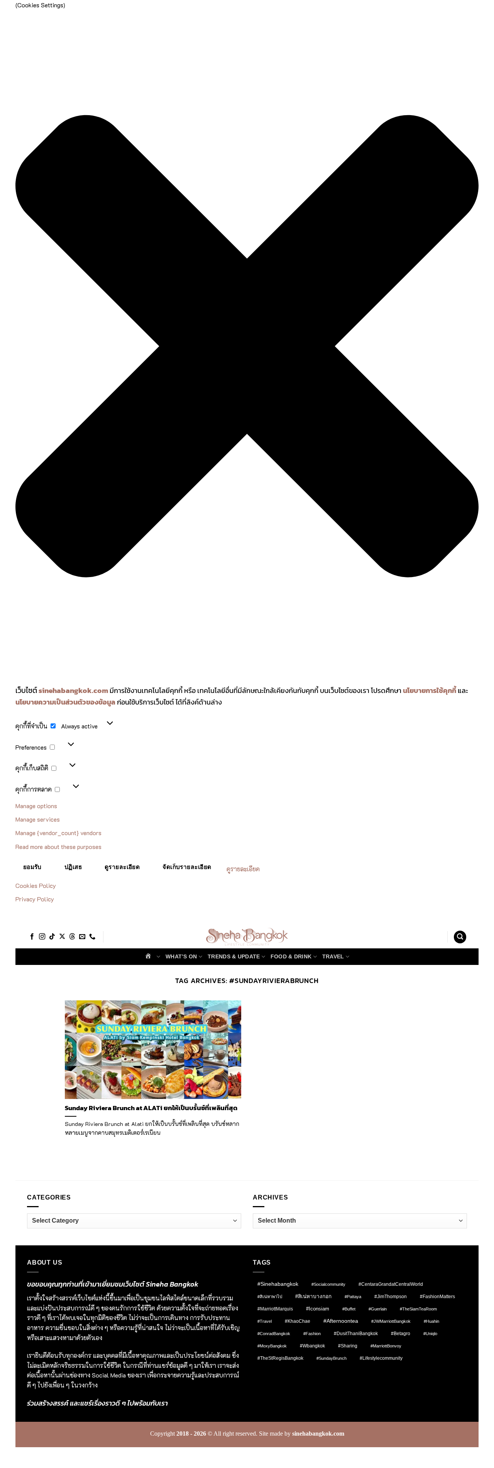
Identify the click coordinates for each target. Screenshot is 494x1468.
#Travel (264, 1321)
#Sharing (347, 1346)
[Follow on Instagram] (42, 936)
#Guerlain (378, 1309)
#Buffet (348, 1309)
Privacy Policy (34, 899)
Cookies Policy (35, 885)
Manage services (37, 819)
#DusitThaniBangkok (356, 1333)
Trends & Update (234, 956)
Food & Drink (291, 956)
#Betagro (400, 1333)
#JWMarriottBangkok (391, 1321)
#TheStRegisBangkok (280, 1358)
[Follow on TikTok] (52, 936)
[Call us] (92, 936)
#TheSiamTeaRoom (418, 1309)
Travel (333, 956)
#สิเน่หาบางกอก (313, 1296)
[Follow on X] (62, 936)
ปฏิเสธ (73, 867)
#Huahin (431, 1321)
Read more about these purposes (58, 846)
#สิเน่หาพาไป (269, 1296)
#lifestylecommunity (381, 1358)
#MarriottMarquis (275, 1308)
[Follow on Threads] (72, 936)
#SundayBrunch (331, 1358)
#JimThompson (390, 1296)
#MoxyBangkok (272, 1346)
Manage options (36, 806)
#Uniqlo (430, 1333)
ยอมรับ (32, 867)
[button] (247, 347)
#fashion (312, 1333)
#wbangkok (312, 1346)
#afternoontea (340, 1321)
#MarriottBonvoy (385, 1346)
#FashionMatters (437, 1296)
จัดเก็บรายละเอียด (186, 867)
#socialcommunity (328, 1284)
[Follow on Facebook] (32, 936)
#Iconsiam (317, 1309)
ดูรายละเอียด (122, 867)
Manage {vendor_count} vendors (58, 833)
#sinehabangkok (277, 1284)
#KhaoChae (297, 1321)
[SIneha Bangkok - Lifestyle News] (247, 937)
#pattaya (353, 1296)
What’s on (181, 956)
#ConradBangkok (273, 1333)
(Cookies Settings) (57, 1454)
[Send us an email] (82, 936)
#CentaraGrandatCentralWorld (391, 1284)
